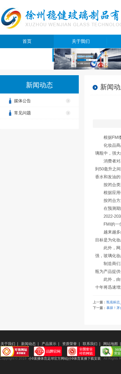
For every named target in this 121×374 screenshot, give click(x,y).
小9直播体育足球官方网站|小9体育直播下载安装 (64, 358)
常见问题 (22, 112)
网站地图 (110, 344)
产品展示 (49, 344)
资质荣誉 (69, 344)
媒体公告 (22, 100)
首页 (27, 41)
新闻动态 (28, 344)
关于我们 (81, 41)
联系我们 (90, 344)
